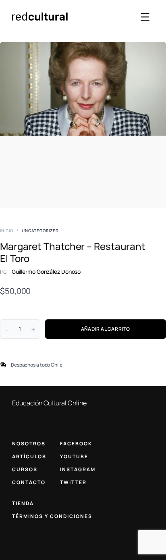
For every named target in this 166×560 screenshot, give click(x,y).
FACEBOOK (76, 443)
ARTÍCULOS (29, 456)
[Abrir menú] (145, 17)
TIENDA (23, 503)
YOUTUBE (74, 456)
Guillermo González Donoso (46, 271)
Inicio (6, 230)
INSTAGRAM (77, 469)
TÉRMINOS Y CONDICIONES (52, 516)
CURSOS (24, 469)
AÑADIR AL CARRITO (105, 328)
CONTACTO (29, 482)
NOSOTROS (29, 443)
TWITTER (73, 482)
